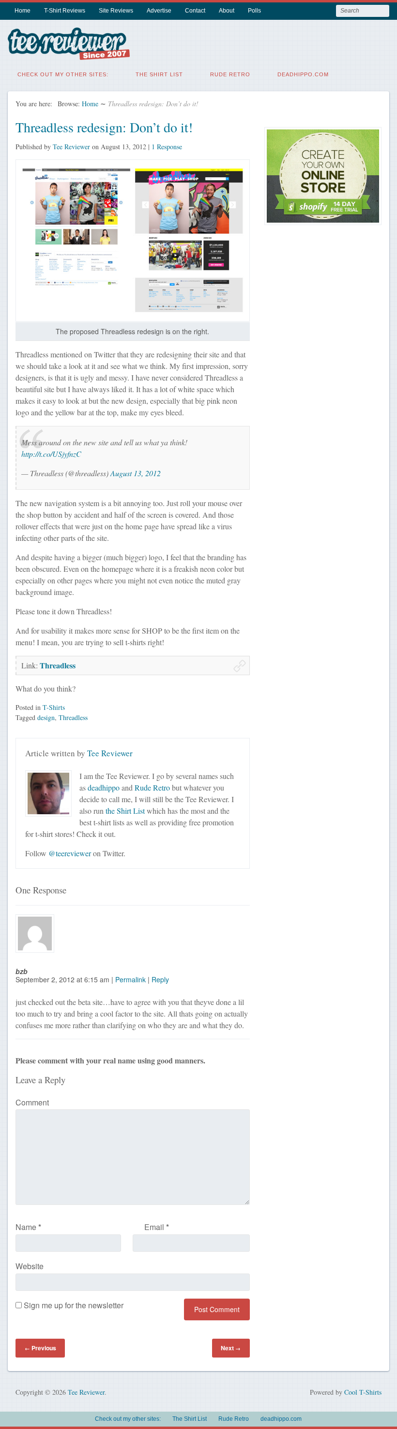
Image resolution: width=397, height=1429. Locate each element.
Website (29, 1266)
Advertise (159, 10)
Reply (160, 979)
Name (28, 1226)
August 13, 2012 (135, 473)
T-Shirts (54, 707)
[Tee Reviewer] (69, 53)
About (226, 10)
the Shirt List (125, 811)
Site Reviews (116, 10)
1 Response (167, 146)
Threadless (58, 665)
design (46, 717)
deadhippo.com (303, 74)
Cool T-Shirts (363, 1392)
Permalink (130, 979)
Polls (254, 10)
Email (156, 1226)
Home (23, 10)
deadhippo (104, 787)
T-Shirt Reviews (64, 10)
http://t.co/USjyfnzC (51, 454)
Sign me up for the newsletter (72, 1305)
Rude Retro (230, 74)
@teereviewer (69, 853)
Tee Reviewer (71, 146)
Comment (32, 1102)
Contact (195, 10)
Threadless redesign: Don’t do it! (104, 127)
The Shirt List (159, 74)
